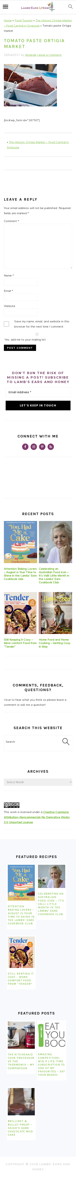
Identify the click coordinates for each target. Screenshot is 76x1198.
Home (8, 20)
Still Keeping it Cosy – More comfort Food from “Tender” (20, 643)
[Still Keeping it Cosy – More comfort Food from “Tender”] (20, 613)
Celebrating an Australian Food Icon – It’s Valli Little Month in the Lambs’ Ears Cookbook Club (54, 575)
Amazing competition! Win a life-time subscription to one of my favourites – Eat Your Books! (51, 1064)
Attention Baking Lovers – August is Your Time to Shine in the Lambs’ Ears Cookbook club (20, 574)
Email (8, 291)
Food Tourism (24, 20)
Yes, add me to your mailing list (25, 339)
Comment (11, 221)
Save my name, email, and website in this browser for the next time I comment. (41, 323)
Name (9, 275)
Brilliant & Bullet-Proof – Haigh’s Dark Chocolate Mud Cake (20, 1127)
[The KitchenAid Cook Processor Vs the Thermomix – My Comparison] (21, 1035)
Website (9, 306)
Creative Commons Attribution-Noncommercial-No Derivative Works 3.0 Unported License (37, 817)
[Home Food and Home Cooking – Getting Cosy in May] (55, 613)
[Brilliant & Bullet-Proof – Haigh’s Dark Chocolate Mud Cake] (21, 1102)
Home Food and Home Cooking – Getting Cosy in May (55, 643)
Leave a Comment (49, 55)
